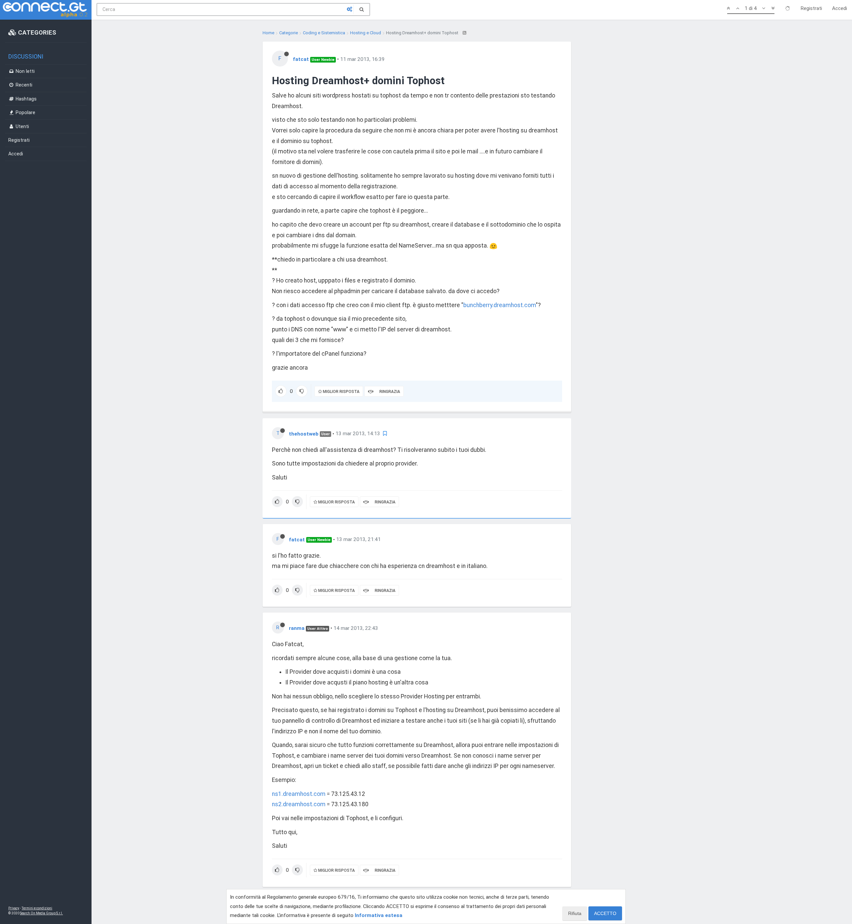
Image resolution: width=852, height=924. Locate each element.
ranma (297, 628)
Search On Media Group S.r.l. (41, 913)
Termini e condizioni (37, 908)
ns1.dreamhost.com (298, 794)
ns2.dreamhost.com (298, 804)
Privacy (13, 908)
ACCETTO (605, 913)
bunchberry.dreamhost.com (499, 305)
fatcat (301, 59)
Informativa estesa (378, 915)
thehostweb (304, 434)
